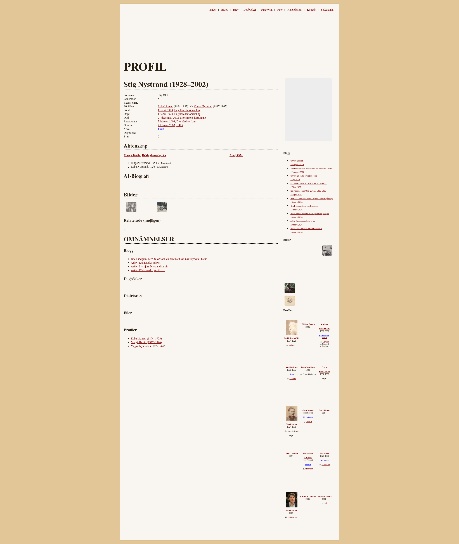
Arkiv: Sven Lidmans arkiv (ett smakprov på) (309, 213)
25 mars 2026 (296, 202)
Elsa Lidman (291, 424)
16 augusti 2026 (297, 164)
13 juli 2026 (295, 180)
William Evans (308, 324)
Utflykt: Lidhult (296, 161)
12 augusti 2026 (297, 172)
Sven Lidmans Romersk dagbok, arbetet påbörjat (311, 198)
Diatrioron (267, 9)
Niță (325, 503)
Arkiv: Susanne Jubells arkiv (302, 221)
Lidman (326, 342)
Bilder (212, 9)
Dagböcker (249, 9)
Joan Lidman (291, 453)
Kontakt (311, 9)
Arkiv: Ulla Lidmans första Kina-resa (306, 228)
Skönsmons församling (193, 117)
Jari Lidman (324, 410)
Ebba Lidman (165, 106)
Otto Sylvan (308, 410)
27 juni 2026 (295, 187)
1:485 (179, 125)
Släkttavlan (327, 9)
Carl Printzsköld (291, 338)
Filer (280, 9)
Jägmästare (308, 417)
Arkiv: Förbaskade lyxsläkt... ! (148, 270)
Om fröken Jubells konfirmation (304, 206)
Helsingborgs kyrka (154, 155)
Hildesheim (293, 517)
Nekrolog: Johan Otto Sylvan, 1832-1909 (308, 191)
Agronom (324, 460)
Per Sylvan (325, 453)
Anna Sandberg (308, 367)
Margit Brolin (132, 155)
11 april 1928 (165, 110)
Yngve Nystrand (203, 106)
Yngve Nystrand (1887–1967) (148, 346)
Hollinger (309, 469)
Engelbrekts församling (187, 110)
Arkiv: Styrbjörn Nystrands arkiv (149, 266)
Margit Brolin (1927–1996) (146, 342)
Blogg (224, 9)
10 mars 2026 (296, 217)
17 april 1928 (165, 114)
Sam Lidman (291, 510)
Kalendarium (294, 9)
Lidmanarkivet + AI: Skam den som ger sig (308, 183)
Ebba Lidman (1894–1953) (146, 338)
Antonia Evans (325, 496)
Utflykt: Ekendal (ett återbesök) (304, 176)
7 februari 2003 (166, 121)
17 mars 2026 (296, 210)
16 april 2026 (296, 195)
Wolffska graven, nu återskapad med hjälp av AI (311, 168)
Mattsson (326, 465)
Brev (236, 9)
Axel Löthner (291, 367)
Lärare (291, 374)
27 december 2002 (168, 117)
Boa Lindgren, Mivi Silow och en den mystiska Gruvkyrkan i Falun (169, 259)
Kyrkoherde (324, 335)
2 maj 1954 (236, 155)
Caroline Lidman (308, 496)
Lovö (324, 337)
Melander (293, 345)
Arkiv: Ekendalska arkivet (145, 262)
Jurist (161, 129)
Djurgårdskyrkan (186, 121)
